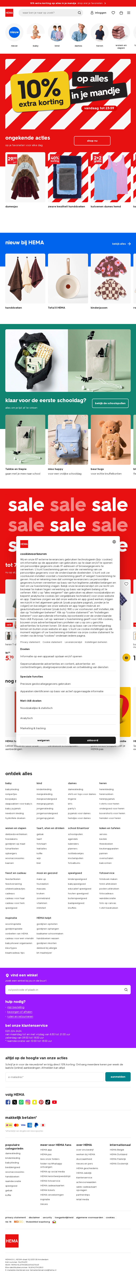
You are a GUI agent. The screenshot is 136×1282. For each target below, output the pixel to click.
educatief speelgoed (79, 888)
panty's (72, 808)
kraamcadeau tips (14, 952)
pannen (103, 853)
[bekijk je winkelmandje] (121, 13)
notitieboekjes (76, 853)
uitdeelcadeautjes (15, 888)
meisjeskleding (44, 794)
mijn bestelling (15, 1007)
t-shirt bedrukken (108, 908)
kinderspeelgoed (77, 879)
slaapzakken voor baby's (18, 803)
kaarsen (9, 863)
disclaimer (34, 1217)
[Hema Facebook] (8, 1102)
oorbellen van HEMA (16, 933)
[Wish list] (113, 13)
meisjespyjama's (45, 803)
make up (41, 879)
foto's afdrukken (108, 883)
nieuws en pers (84, 1163)
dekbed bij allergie (47, 948)
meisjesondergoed (47, 799)
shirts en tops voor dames (82, 794)
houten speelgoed (78, 893)
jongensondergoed (47, 813)
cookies (110, 1217)
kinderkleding (44, 789)
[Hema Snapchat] (34, 1102)
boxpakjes (11, 799)
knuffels (72, 908)
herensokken (106, 794)
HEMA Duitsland (118, 1154)
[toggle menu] (129, 13)
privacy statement (15, 1217)
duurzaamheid (84, 1159)
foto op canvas (107, 903)
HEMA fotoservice (50, 1180)
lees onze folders (49, 1159)
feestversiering (13, 883)
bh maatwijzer (44, 952)
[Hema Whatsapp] (21, 1102)
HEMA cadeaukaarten (52, 1185)
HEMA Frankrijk (118, 1159)
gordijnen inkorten (47, 943)
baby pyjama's (13, 808)
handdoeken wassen (48, 938)
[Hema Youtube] (54, 1102)
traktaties (42, 848)
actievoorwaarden (86, 1182)
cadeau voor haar (15, 898)
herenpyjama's (107, 799)
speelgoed (11, 908)
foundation (43, 883)
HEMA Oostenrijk (119, 1163)
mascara (41, 888)
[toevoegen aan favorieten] (126, 584)
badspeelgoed (76, 903)
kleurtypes (11, 948)
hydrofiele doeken (15, 818)
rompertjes (11, 794)
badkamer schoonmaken (50, 933)
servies (103, 834)
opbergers (11, 853)
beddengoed (12, 1167)
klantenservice (84, 1177)
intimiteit (41, 908)
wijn (39, 858)
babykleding (12, 789)
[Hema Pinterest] (41, 1102)
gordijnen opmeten (47, 924)
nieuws (44, 1204)
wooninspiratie (13, 924)
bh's (70, 803)
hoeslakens (11, 839)
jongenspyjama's (45, 818)
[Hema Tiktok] (47, 1102)
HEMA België (117, 1149)
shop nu (68, 110)
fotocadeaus (106, 893)
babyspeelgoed (77, 883)
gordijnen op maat (15, 843)
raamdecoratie (13, 1181)
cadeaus (10, 893)
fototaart (41, 843)
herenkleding (106, 789)
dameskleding (75, 789)
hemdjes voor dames (79, 818)
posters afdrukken (109, 888)
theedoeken (106, 843)
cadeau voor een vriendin (19, 938)
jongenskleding (45, 808)
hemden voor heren (110, 818)
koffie (39, 853)
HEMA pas (45, 1154)
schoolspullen (75, 834)
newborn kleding (14, 813)
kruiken (40, 893)
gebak (40, 834)
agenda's (73, 839)
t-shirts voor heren (109, 803)
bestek (103, 839)
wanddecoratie (107, 898)
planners (72, 848)
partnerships (83, 1194)
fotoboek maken (108, 879)
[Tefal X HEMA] (68, 282)
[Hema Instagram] (28, 1102)
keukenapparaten (109, 848)
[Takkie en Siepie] (25, 445)
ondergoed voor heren (111, 808)
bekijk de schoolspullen (68, 376)
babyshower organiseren (18, 943)
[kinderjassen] (111, 282)
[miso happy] (68, 445)
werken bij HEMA (85, 1154)
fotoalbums (74, 863)
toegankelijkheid (64, 1217)
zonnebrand (43, 898)
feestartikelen (12, 879)
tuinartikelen (12, 848)
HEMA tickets (47, 1190)
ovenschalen (106, 858)
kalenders (73, 843)
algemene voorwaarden (89, 1217)
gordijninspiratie (13, 928)
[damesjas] (25, 182)
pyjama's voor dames (79, 813)
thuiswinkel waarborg (38, 1222)
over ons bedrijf (85, 1149)
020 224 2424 (13, 1031)
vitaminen (42, 903)
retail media (82, 1199)
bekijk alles (68, 250)
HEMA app (46, 1149)
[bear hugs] (111, 445)
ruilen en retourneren (20, 1016)
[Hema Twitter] (14, 1102)
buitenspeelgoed (77, 898)
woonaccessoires (14, 858)
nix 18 (8, 1222)
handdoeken (12, 1176)
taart (39, 839)
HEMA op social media (52, 1171)
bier (39, 863)
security (47, 1217)
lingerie (72, 799)
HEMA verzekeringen (52, 1194)
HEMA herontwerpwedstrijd (55, 1176)
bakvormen (105, 863)
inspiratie (45, 1199)
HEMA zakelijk (84, 1173)
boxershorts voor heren (112, 813)
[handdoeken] (68, 182)
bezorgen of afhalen (19, 1011)
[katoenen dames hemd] (111, 182)
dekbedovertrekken (16, 834)
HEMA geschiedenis (87, 1168)
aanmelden (118, 1076)
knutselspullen (75, 858)
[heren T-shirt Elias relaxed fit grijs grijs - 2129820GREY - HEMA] (8, 636)
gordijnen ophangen (48, 928)
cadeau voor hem (15, 903)
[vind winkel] (126, 990)
